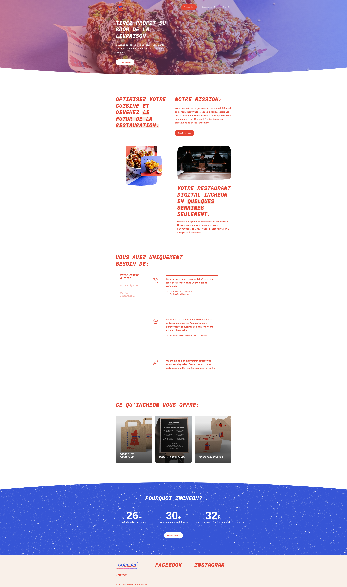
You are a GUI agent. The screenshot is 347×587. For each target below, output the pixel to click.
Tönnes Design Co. (141, 584)
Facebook (168, 565)
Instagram (209, 565)
